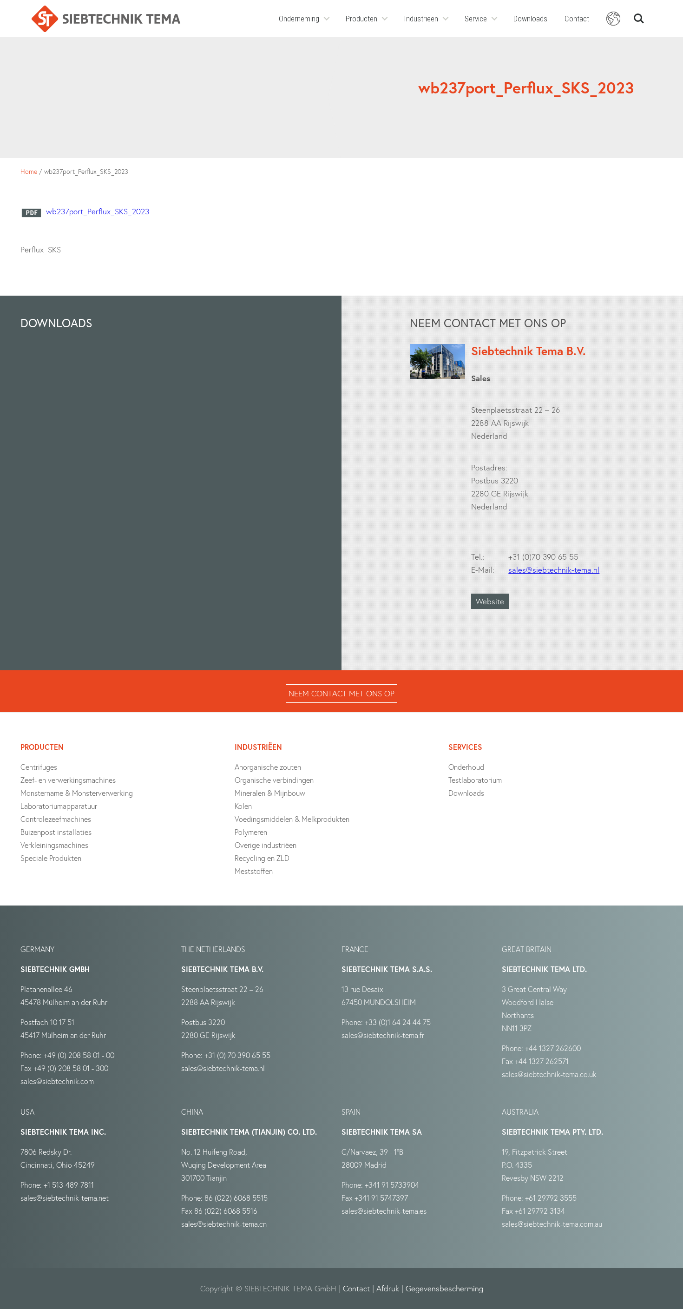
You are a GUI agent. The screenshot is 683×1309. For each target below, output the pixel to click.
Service (476, 18)
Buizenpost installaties (56, 832)
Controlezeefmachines (55, 819)
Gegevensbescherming (444, 1288)
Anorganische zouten (268, 767)
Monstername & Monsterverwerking (76, 793)
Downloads (530, 18)
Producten (361, 18)
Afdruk (387, 1288)
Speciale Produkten (50, 858)
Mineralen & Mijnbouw (270, 793)
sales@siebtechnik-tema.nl (553, 569)
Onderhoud (466, 767)
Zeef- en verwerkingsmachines (68, 780)
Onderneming (299, 18)
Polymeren (251, 832)
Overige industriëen (265, 845)
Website (490, 601)
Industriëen (421, 18)
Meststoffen (254, 871)
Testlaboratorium (475, 780)
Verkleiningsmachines (54, 845)
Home (28, 171)
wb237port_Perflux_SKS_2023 (97, 211)
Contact (577, 18)
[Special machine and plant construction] (106, 19)
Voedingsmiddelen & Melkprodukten (292, 819)
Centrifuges (38, 767)
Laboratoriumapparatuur (58, 806)
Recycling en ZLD (262, 858)
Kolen (243, 806)
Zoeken (639, 14)
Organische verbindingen (274, 780)
